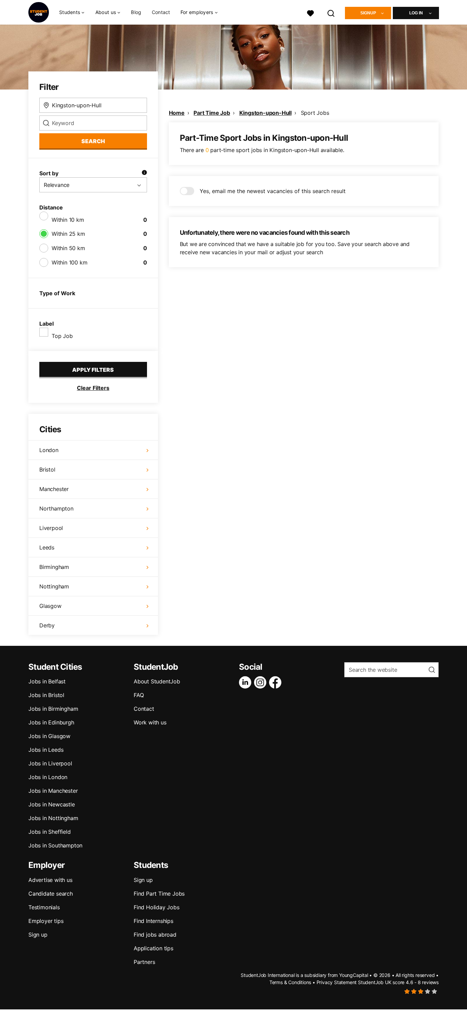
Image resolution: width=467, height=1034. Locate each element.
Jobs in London (47, 777)
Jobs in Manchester (53, 790)
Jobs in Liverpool (50, 763)
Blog (136, 12)
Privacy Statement (337, 982)
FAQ (139, 695)
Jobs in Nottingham (53, 818)
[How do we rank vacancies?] (144, 173)
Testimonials (44, 907)
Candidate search (50, 893)
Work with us (150, 722)
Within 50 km (68, 248)
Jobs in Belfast (47, 681)
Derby (47, 625)
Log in (416, 13)
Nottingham (54, 586)
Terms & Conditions (290, 982)
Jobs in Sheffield (49, 831)
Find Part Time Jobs (159, 893)
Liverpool (51, 528)
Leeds (46, 547)
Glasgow (50, 605)
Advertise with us (50, 879)
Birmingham (54, 566)
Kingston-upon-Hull (265, 112)
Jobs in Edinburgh (51, 722)
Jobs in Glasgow (49, 736)
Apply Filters (93, 369)
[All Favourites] (310, 12)
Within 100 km (69, 262)
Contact (161, 12)
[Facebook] (276, 682)
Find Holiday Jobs (156, 907)
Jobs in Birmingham (53, 708)
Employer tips (45, 920)
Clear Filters (93, 387)
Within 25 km (68, 233)
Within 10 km (68, 219)
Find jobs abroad (155, 934)
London (48, 450)
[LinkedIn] (246, 682)
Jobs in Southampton (55, 845)
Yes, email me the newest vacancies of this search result (273, 191)
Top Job (62, 335)
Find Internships (153, 920)
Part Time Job (212, 112)
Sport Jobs (315, 112)
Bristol (47, 469)
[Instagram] (261, 682)
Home (177, 112)
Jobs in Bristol (46, 695)
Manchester (54, 489)
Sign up (38, 934)
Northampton (56, 508)
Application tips (153, 948)
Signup (368, 13)
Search (93, 141)
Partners (144, 961)
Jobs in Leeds (45, 749)
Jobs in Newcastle (51, 804)
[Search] (331, 12)
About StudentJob (157, 681)
